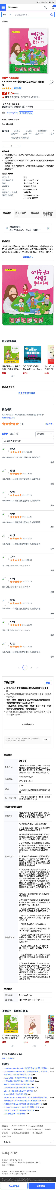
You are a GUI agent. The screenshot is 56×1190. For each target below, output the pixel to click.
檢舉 (45, 740)
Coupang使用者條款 (35, 1125)
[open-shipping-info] (27, 106)
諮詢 (48, 683)
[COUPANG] (9, 1154)
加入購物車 (14, 1186)
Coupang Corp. (19, 113)
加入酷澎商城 (37, 1132)
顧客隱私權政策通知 (34, 1129)
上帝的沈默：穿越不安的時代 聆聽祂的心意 (19, 1081)
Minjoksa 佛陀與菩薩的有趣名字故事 (17, 1084)
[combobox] (44, 434)
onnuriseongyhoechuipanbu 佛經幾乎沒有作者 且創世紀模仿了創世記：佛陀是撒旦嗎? (26, 1068)
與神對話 (11, 1058)
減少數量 (18, 146)
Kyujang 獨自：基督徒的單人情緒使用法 (18, 1078)
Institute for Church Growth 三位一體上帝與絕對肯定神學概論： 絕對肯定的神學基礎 (26, 1097)
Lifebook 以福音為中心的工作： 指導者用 (18, 1091)
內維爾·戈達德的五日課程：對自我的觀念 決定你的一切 (23, 1104)
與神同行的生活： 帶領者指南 (14, 1114)
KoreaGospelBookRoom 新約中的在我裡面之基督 (21, 1107)
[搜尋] (51, 14)
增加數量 (4, 146)
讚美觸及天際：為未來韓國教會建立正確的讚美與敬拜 (23, 1101)
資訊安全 (5, 1132)
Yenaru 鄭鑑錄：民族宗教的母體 (15, 1094)
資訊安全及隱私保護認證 (20, 1132)
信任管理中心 (18, 1129)
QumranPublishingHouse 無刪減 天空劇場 (19, 1088)
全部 (4, 15)
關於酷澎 (5, 1125)
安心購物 (48, 1129)
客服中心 (51, 2)
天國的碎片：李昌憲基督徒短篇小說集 (17, 1075)
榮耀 (3, 1058)
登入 (38, 2)
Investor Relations (18, 1125)
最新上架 (14, 434)
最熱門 (5, 434)
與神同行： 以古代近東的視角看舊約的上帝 (19, 1110)
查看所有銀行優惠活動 (20, 138)
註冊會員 (44, 2)
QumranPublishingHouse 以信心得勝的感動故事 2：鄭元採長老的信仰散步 (26, 1071)
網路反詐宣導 (6, 1136)
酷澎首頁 (5, 22)
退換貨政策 (6, 1129)
